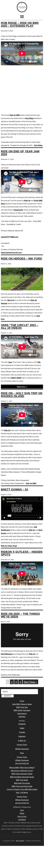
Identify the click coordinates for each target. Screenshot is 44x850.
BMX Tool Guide (22, 780)
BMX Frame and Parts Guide (22, 786)
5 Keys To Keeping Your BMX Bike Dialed (22, 789)
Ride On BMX (15, 115)
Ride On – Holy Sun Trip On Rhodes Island (21, 395)
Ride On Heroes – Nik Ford (21, 258)
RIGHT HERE (16, 378)
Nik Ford (10, 300)
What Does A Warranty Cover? (22, 770)
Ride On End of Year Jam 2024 (20, 153)
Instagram (22, 736)
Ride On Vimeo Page (9, 546)
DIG (39, 362)
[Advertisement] (22, 89)
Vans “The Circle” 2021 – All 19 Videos (19, 326)
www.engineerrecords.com (11, 252)
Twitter (22, 728)
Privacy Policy (22, 744)
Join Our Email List (22, 763)
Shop (22, 753)
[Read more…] (22, 387)
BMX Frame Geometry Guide (22, 774)
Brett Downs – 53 (14, 489)
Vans (10, 362)
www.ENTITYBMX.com (9, 237)
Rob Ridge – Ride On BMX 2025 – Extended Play (20, 24)
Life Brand (22, 819)
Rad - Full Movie (22, 792)
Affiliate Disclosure (22, 749)
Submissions (22, 713)
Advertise (22, 716)
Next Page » (30, 682)
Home (22, 701)
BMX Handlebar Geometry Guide (22, 777)
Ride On (27, 200)
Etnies (22, 813)
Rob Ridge (29, 118)
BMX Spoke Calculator (22, 710)
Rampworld (18, 210)
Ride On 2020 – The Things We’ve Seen (20, 615)
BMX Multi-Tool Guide (22, 783)
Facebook (22, 724)
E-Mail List (22, 740)
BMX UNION (22, 7)
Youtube (22, 732)
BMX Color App (22, 707)
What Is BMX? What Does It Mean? (22, 767)
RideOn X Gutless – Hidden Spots (21, 553)
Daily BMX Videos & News (22, 704)
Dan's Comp (21, 816)
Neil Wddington (7, 654)
